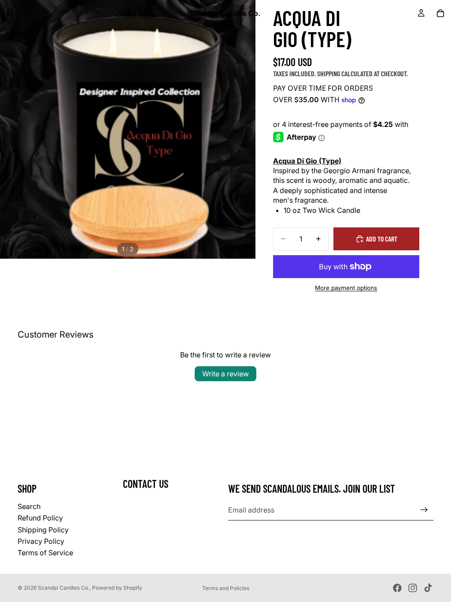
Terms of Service (45, 553)
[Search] (29, 13)
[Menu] (10, 13)
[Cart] (440, 13)
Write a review (225, 373)
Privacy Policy (41, 541)
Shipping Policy (43, 529)
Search (29, 506)
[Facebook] (397, 588)
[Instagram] (412, 588)
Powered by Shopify (117, 587)
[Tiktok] (428, 588)
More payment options (346, 287)
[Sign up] (424, 510)
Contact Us (145, 483)
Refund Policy (40, 517)
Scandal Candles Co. (63, 587)
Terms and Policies (225, 588)
